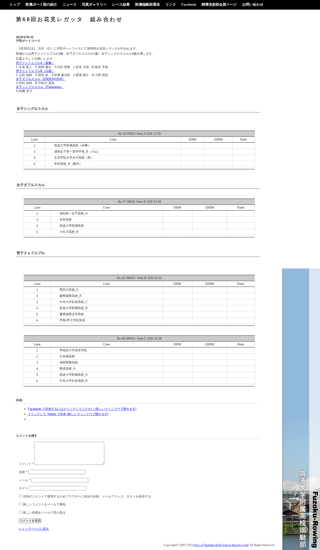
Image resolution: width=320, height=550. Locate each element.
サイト (23, 488)
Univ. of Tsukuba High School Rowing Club (221, 545)
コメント (26, 464)
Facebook (188, 4)
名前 (23, 472)
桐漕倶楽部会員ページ (219, 4)
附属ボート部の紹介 (41, 4)
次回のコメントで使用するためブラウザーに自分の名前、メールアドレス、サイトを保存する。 (88, 496)
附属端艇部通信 (147, 4)
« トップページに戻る (34, 529)
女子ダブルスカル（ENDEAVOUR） (40, 79)
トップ (14, 4)
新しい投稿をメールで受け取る (44, 512)
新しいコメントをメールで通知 (44, 504)
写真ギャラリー (94, 4)
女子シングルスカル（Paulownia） (39, 87)
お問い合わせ (252, 4)
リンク (170, 4)
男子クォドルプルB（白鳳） (35, 71)
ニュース (70, 4)
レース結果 (121, 4)
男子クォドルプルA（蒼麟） (35, 63)
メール (24, 480)
